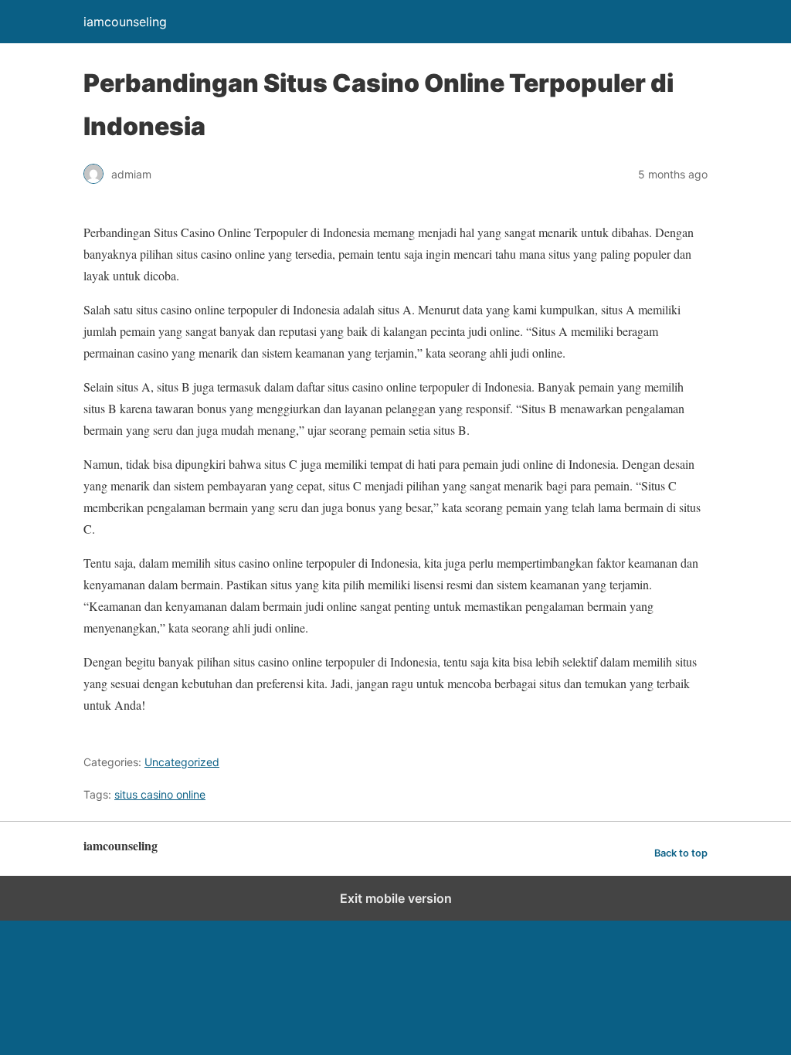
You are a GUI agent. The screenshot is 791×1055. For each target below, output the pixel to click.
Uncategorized (181, 761)
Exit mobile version (396, 898)
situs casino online (159, 794)
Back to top (681, 853)
